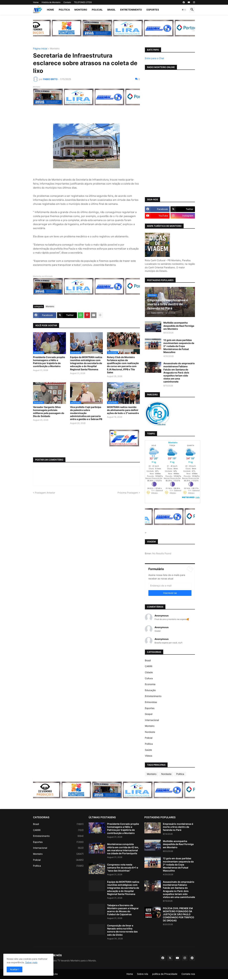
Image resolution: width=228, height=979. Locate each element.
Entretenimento (131, 9)
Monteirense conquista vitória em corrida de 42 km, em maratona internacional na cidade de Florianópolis (123, 849)
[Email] (93, 315)
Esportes (153, 9)
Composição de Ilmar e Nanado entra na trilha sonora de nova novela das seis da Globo (122, 930)
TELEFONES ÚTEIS (83, 2)
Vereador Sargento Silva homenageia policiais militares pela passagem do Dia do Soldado (48, 412)
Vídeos (148, 755)
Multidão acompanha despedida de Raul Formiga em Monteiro (178, 325)
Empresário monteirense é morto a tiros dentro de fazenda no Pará (178, 826)
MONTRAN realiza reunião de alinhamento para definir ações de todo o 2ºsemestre (123, 410)
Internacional (152, 720)
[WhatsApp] (80, 315)
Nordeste (150, 731)
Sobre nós (142, 973)
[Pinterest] (87, 315)
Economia (150, 684)
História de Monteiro (51, 2)
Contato (67, 2)
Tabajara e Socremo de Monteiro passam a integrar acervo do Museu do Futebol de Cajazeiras (123, 910)
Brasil (111, 9)
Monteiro (80, 9)
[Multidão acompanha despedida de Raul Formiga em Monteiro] (153, 326)
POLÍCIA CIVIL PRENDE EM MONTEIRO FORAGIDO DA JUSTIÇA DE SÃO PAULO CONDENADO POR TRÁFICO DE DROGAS (178, 914)
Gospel (148, 714)
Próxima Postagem (128, 492)
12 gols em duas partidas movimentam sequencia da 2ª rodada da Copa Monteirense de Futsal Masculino (178, 346)
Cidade (149, 672)
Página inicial (40, 48)
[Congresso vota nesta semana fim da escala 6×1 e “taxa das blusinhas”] (97, 868)
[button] (184, 9)
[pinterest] (192, 958)
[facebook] (184, 2)
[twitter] (170, 958)
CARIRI (148, 666)
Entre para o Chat (154, 58)
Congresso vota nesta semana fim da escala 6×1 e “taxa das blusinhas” (122, 867)
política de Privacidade (164, 973)
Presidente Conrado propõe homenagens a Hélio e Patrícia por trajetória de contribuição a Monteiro (49, 362)
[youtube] (189, 2)
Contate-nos (188, 973)
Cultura (149, 678)
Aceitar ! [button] (14, 969)
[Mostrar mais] (100, 315)
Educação (150, 690)
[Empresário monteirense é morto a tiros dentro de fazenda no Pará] (152, 827)
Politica (64, 9)
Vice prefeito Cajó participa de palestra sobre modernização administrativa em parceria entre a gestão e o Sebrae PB (86, 413)
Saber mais (31, 962)
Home (36, 2)
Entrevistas (151, 702)
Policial (97, 9)
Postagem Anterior (45, 492)
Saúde (148, 749)
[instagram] (194, 2)
